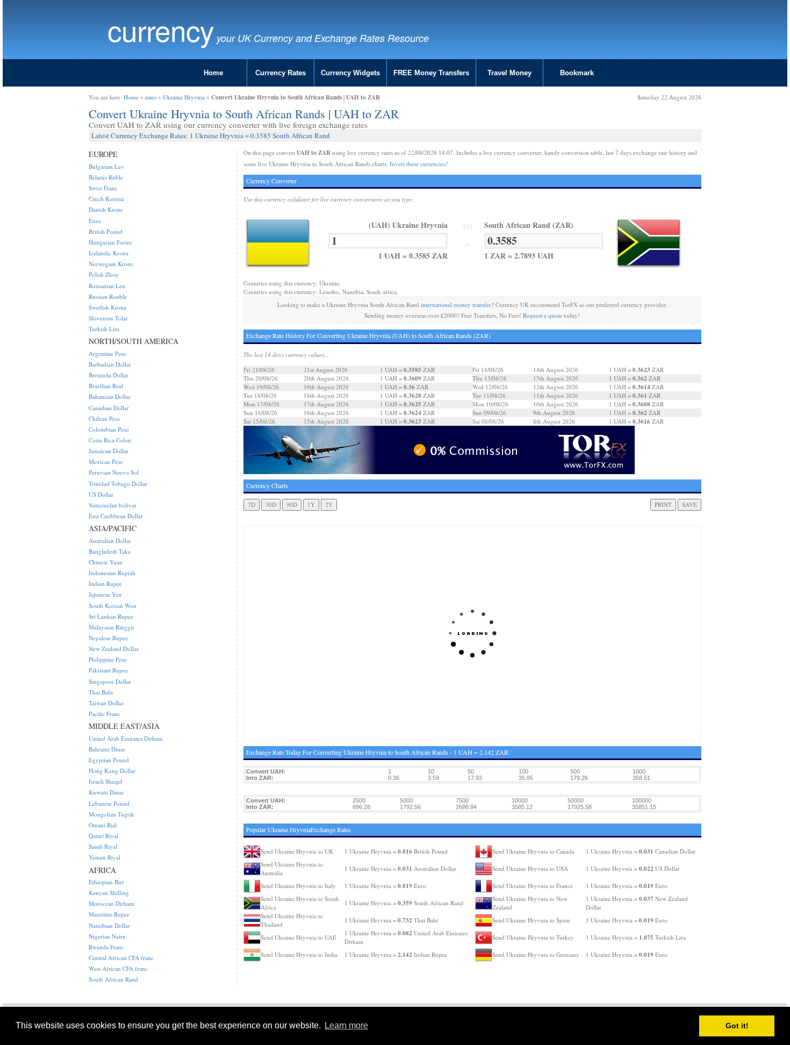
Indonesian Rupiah (112, 573)
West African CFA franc (118, 968)
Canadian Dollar (109, 408)
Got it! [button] (737, 1025)
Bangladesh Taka (110, 551)
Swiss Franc (103, 188)
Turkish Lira (104, 329)
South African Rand (113, 979)
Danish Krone (106, 209)
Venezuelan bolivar (113, 505)
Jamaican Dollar (108, 451)
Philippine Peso (108, 659)
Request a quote (542, 315)
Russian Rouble (108, 296)
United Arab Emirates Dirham (126, 738)
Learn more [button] (346, 1025)
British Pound (106, 231)
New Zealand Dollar (114, 649)
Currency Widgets (350, 73)
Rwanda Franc (106, 947)
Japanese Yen (105, 594)
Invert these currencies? (419, 164)
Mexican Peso (106, 461)
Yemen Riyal (104, 857)
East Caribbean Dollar (116, 516)
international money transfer (456, 304)
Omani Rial (103, 825)
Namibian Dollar (109, 925)
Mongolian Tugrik (111, 814)
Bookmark (577, 73)
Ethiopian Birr (106, 882)
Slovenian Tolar (108, 318)
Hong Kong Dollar (112, 771)
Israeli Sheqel (105, 781)
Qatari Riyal (103, 836)
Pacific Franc (104, 714)
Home (213, 73)
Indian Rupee (105, 583)
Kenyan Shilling (109, 893)
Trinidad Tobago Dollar (118, 483)
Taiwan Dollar (106, 703)
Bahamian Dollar (110, 396)
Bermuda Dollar (108, 375)
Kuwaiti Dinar (106, 792)
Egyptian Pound (109, 760)
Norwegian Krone (111, 264)
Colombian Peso (109, 429)
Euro (95, 221)
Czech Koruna (106, 199)
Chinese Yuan (106, 562)
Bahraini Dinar (107, 749)
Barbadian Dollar (110, 364)
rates (150, 97)
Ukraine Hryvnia (184, 97)
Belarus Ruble (106, 177)
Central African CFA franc (121, 958)
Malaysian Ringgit (111, 627)
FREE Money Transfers (431, 73)
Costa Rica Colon (110, 440)
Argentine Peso (107, 353)
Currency (160, 30)
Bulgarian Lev (106, 166)
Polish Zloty (104, 274)
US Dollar (101, 494)
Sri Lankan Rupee (111, 616)
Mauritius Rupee (109, 914)
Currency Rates (280, 73)
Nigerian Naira (107, 936)
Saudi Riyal (103, 846)
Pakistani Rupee (108, 670)
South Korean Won (113, 606)
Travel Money (509, 73)
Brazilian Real (106, 386)
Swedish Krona (107, 307)
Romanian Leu (107, 286)
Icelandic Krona (108, 253)
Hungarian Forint (110, 242)
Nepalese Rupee (108, 638)
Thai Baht (101, 692)
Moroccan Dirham (111, 903)
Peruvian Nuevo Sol (114, 472)
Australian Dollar (110, 540)
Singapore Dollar (110, 681)
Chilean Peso (104, 418)
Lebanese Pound (109, 803)
